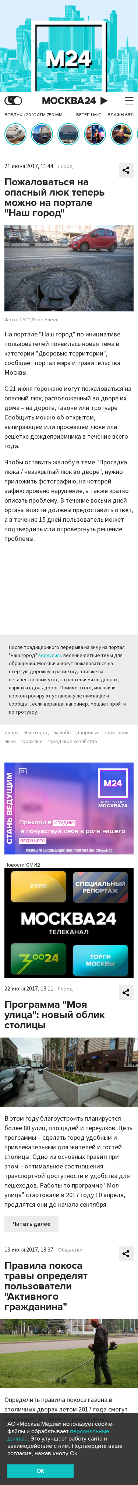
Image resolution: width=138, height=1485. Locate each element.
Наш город (36, 732)
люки (10, 741)
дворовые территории (102, 732)
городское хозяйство (72, 741)
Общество (70, 1250)
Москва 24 (69, 101)
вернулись (50, 655)
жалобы (62, 732)
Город (65, 166)
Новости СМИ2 (22, 865)
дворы (12, 732)
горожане (32, 741)
